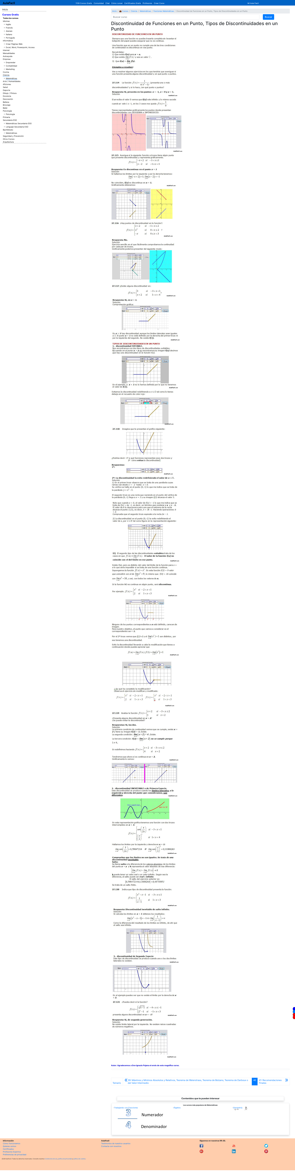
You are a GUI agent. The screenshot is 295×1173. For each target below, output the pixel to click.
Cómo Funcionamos (11, 1143)
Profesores (147, 3)
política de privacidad (65, 1159)
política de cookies (79, 1159)
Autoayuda (7, 56)
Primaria (6, 117)
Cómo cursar (117, 3)
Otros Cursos (8, 139)
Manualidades (9, 53)
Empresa (6, 59)
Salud (5, 87)
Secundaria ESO (10, 120)
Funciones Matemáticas (163, 11)
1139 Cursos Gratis (84, 3)
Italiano (9, 34)
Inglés (8, 24)
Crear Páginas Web (14, 44)
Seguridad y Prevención (13, 136)
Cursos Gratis (10, 14)
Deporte (6, 90)
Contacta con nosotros (111, 1146)
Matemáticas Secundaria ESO (19, 123)
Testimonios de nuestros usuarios (115, 1143)
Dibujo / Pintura (9, 93)
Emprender (10, 62)
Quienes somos (9, 1146)
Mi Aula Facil (253, 3)
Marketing (10, 69)
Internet (6, 50)
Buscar (268, 17)
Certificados (8, 1149)
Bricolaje (6, 105)
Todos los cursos (10, 18)
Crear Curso (159, 3)
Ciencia (6, 75)
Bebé (5, 108)
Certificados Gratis (132, 3)
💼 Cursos (123, 11)
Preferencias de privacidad (14, 1154)
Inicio (5, 9)
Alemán (9, 31)
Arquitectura (8, 142)
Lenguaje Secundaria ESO (17, 127)
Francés (9, 28)
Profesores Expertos (12, 1152)
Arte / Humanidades (11, 81)
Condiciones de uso (51, 1159)
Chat (107, 3)
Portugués (10, 38)
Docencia (7, 96)
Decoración (8, 99)
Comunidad (99, 3)
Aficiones (7, 84)
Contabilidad (11, 66)
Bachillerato (8, 130)
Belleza (6, 102)
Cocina (6, 72)
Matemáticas (11, 78)
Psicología (7, 111)
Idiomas (6, 21)
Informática (8, 40)
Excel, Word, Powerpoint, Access (20, 47)
